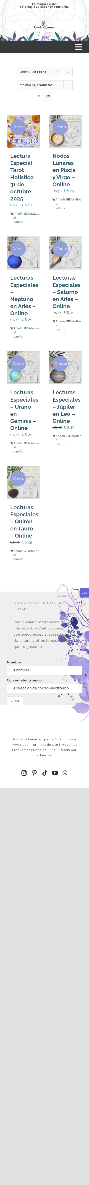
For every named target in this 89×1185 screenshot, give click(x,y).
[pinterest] (34, 773)
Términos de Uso (44, 744)
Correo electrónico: (25, 680)
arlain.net (44, 755)
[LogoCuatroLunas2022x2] (44, 20)
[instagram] (24, 773)
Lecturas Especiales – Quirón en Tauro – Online (24, 521)
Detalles (32, 213)
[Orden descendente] (68, 71)
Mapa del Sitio (44, 750)
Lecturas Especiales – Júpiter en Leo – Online (66, 406)
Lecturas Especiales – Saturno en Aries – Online (66, 291)
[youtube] (55, 773)
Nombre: (15, 662)
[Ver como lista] (48, 96)
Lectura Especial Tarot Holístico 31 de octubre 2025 (22, 177)
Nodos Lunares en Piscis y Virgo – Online (63, 170)
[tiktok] (45, 773)
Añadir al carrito (18, 217)
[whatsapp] (65, 773)
